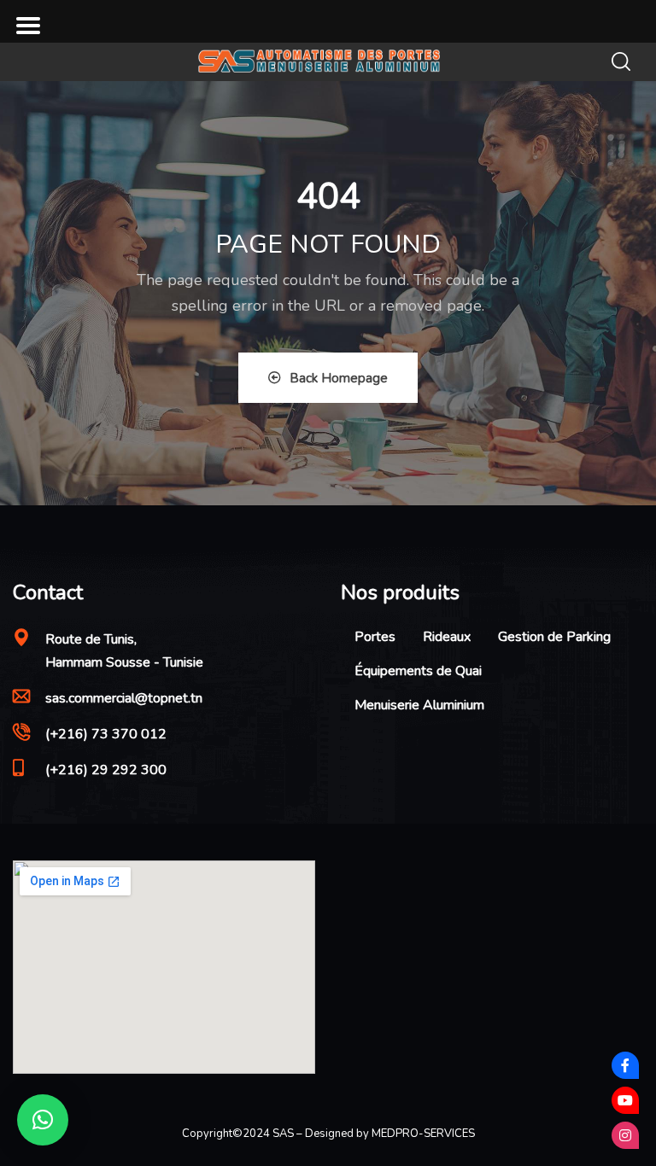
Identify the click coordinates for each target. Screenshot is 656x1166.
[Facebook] (625, 1065)
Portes (374, 636)
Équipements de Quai (418, 671)
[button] (42, 1120)
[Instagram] (625, 1135)
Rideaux (447, 636)
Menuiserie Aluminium (419, 705)
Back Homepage (339, 378)
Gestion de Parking (554, 636)
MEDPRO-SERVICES (423, 1133)
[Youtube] (625, 1100)
